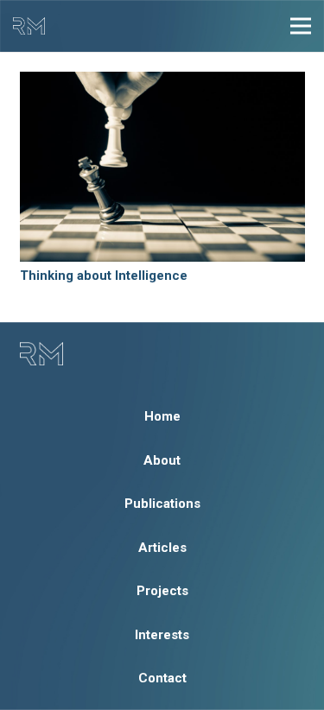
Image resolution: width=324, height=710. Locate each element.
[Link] (29, 26)
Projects (162, 591)
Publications (162, 503)
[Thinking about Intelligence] (162, 167)
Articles (162, 547)
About (162, 460)
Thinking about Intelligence (103, 275)
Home (162, 416)
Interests (162, 635)
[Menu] (300, 26)
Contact (162, 678)
